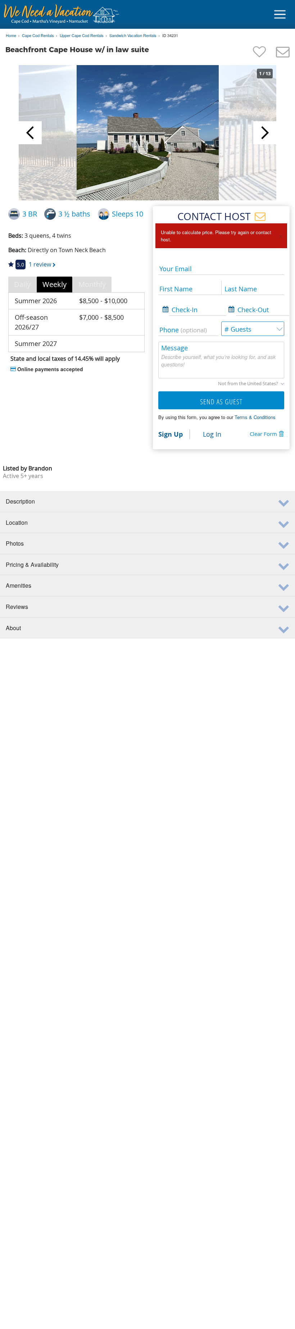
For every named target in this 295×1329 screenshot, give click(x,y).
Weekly (54, 284)
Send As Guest (221, 401)
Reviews (17, 606)
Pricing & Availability (32, 564)
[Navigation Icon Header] (280, 14)
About (13, 628)
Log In (212, 434)
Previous (30, 132)
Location (17, 522)
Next (264, 132)
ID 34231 (170, 35)
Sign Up (170, 434)
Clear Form (263, 433)
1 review (40, 264)
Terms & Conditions (255, 417)
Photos (15, 543)
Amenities (18, 585)
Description (20, 501)
